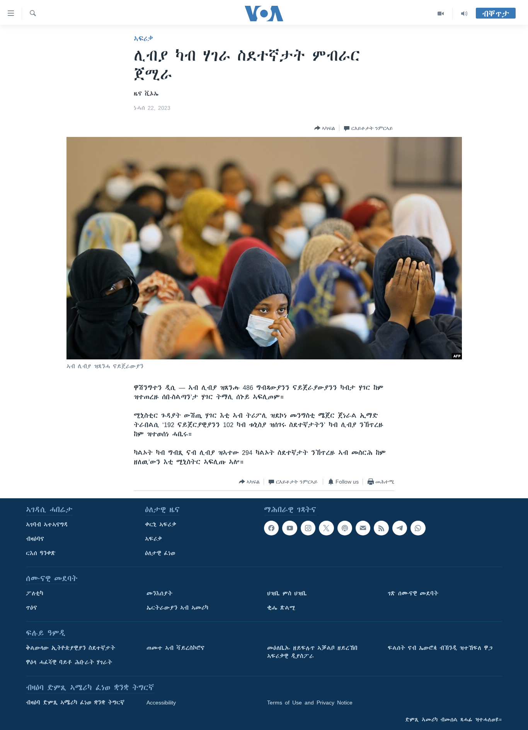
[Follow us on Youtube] (289, 528)
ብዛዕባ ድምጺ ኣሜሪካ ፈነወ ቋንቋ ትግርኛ (75, 702)
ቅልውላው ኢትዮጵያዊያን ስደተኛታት (70, 648)
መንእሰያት (159, 593)
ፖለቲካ (34, 593)
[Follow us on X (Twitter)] (326, 528)
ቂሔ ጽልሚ (281, 607)
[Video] (441, 13)
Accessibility (161, 702)
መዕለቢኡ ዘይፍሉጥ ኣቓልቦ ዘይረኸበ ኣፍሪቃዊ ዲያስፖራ (312, 652)
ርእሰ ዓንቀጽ (41, 553)
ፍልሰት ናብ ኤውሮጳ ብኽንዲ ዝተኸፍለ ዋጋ (440, 648)
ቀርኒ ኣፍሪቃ (160, 524)
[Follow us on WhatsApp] (417, 528)
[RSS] (381, 528)
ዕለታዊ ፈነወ (160, 553)
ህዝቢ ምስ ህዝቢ (287, 593)
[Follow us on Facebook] (271, 528)
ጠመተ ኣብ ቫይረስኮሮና (175, 648)
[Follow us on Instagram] (308, 528)
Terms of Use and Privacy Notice (310, 702)
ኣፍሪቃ (143, 39)
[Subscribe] (363, 528)
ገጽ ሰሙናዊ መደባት (413, 593)
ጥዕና (31, 607)
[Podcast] (344, 528)
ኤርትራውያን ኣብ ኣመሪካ (177, 607)
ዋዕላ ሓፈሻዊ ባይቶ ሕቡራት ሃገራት (69, 662)
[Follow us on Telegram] (399, 528)
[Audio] (464, 13)
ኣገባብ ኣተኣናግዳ (47, 524)
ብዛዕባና (35, 538)
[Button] (324, 128)
